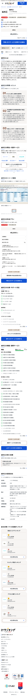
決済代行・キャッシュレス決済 (7, 656)
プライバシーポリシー (14, 692)
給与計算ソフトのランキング (12, 6)
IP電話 (2, 648)
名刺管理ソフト (4, 654)
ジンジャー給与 (13, 160)
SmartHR (21, 160)
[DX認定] (10, 686)
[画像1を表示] (14, 210)
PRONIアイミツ (4, 662)
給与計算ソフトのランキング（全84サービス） (14, 171)
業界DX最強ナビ (5, 669)
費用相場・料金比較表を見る (14, 275)
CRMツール (3, 650)
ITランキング (3, 6)
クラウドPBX (4, 646)
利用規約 (5, 692)
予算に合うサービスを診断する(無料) (14, 42)
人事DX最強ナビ (5, 671)
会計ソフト (3, 641)
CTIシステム (4, 652)
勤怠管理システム (5, 637)
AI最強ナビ (3, 667)
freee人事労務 (5, 160)
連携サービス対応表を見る (14, 443)
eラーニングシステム (5, 639)
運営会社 (23, 692)
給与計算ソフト (4, 643)
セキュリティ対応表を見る (14, 333)
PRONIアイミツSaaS (6, 664)
